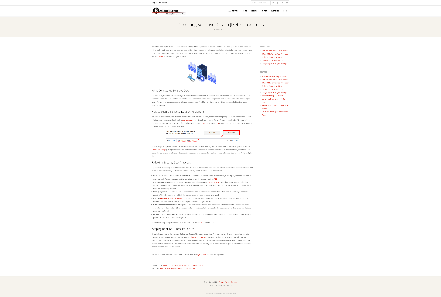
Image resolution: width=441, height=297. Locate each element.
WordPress (233, 293)
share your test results (199, 237)
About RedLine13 (164, 3)
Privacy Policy (224, 282)
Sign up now (201, 254)
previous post (187, 120)
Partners (275, 11)
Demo (245, 11)
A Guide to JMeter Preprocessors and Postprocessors (183, 265)
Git (218, 123)
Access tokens (214, 182)
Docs (285, 11)
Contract (234, 282)
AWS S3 (205, 123)
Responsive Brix (218, 293)
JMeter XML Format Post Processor (275, 54)
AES (215, 179)
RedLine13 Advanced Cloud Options (275, 51)
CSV (247, 95)
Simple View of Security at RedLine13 (275, 76)
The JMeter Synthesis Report (272, 60)
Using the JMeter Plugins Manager (274, 63)
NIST (202, 222)
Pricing (254, 11)
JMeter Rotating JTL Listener (272, 96)
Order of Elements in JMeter (272, 57)
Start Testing (232, 11)
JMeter (264, 11)
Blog (153, 3)
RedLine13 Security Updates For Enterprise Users (178, 268)
